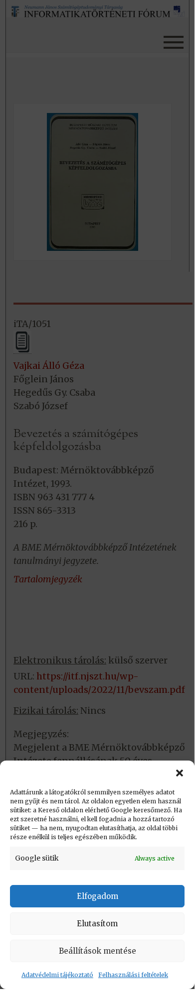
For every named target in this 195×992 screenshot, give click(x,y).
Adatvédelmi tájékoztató (57, 975)
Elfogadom (97, 896)
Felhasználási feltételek (133, 975)
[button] (180, 773)
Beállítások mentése (97, 951)
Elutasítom (97, 923)
